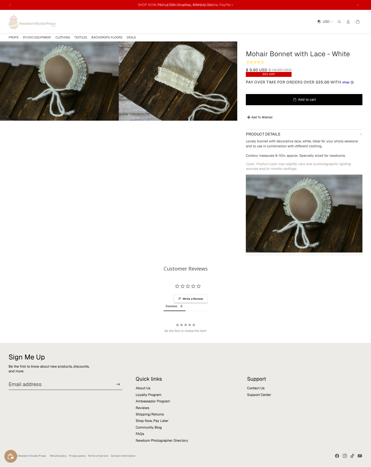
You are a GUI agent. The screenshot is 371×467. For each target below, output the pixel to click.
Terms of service (98, 456)
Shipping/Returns (150, 414)
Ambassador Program (153, 401)
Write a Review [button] (193, 299)
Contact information (123, 456)
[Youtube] (359, 455)
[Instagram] (344, 455)
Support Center (259, 394)
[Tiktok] (352, 455)
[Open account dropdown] (348, 21)
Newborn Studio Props (32, 456)
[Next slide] (357, 5)
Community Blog (149, 427)
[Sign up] (118, 384)
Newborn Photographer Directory (162, 440)
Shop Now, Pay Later (152, 420)
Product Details (263, 134)
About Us (143, 388)
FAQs (140, 434)
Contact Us (256, 388)
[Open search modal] (339, 21)
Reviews (142, 408)
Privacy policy (77, 456)
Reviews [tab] (171, 306)
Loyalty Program (148, 394)
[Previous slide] (10, 5)
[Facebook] (337, 455)
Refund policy (58, 456)
